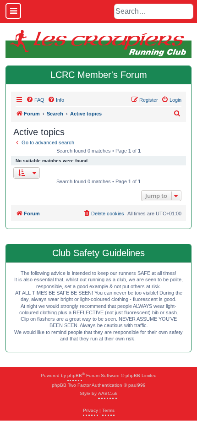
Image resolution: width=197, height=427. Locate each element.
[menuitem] (35, 99)
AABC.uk (107, 393)
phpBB (74, 375)
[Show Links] (13, 11)
